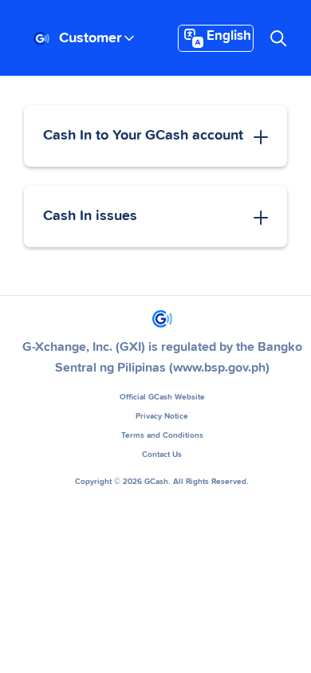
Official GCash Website (162, 397)
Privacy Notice (162, 416)
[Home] (41, 38)
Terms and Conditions (162, 435)
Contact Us (162, 455)
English (229, 36)
